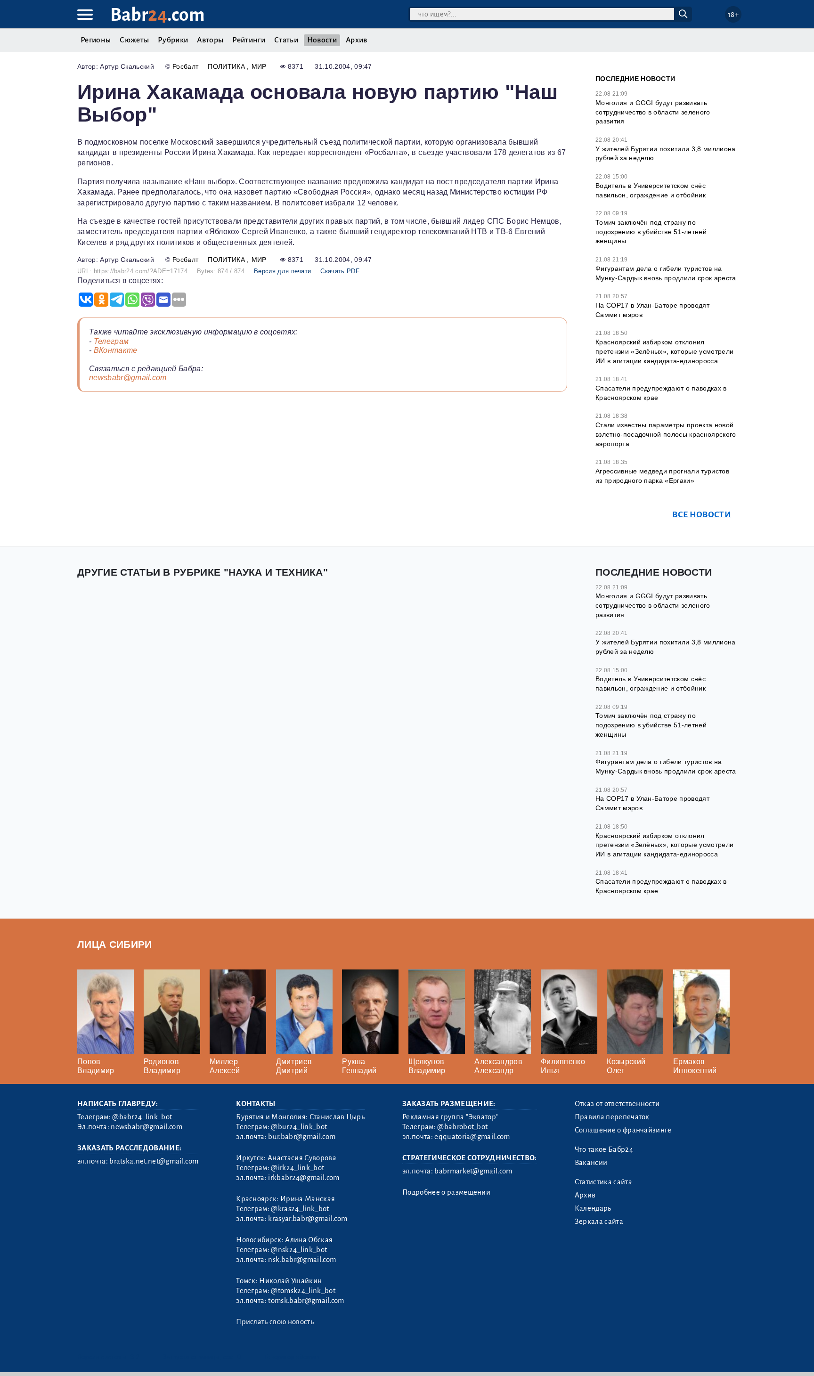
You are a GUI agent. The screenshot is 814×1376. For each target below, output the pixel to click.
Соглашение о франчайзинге (623, 1130)
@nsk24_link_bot (299, 1250)
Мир (259, 66)
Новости (322, 40)
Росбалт (185, 66)
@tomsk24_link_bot (303, 1291)
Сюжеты (134, 40)
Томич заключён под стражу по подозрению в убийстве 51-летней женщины (651, 231)
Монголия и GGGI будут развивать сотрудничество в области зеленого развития (652, 112)
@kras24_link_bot (300, 1209)
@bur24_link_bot (299, 1127)
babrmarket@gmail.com (473, 1171)
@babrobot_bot (462, 1127)
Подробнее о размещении (446, 1192)
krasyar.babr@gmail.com (307, 1218)
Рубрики (173, 40)
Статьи (286, 40)
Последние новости (635, 78)
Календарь (593, 1208)
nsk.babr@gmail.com (302, 1259)
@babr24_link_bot (142, 1117)
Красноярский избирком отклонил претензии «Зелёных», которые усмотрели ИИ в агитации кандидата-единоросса (664, 351)
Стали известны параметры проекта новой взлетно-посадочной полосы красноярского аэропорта (665, 434)
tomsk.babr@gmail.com (306, 1300)
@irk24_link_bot (297, 1168)
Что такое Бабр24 (604, 1149)
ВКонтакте (116, 350)
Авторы (210, 40)
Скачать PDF (339, 271)
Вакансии (591, 1162)
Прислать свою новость (275, 1322)
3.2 (134, 1356)
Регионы (96, 40)
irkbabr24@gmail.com (303, 1177)
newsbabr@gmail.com (128, 378)
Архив (356, 40)
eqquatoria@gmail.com (472, 1136)
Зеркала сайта (599, 1221)
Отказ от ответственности (617, 1103)
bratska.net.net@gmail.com (153, 1161)
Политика (227, 66)
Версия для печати (282, 271)
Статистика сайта (603, 1182)
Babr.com (157, 14)
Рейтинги (248, 40)
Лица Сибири (114, 944)
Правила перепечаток (612, 1117)
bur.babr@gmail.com (301, 1136)
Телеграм (111, 341)
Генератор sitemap (291, 1356)
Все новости (701, 514)
